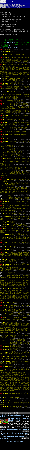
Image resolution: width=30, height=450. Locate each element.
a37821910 (5, 225)
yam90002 (5, 305)
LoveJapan (5, 356)
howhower (5, 198)
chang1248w (5, 91)
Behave (4, 309)
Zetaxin (4, 340)
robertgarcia (9, 4)
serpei (4, 195)
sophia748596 (6, 216)
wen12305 (5, 78)
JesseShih (5, 349)
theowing (5, 183)
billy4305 (5, 222)
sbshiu (4, 242)
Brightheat (5, 179)
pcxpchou (5, 393)
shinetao (5, 335)
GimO (3, 322)
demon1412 (5, 288)
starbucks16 (6, 51)
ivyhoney (5, 343)
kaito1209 (5, 302)
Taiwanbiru (5, 57)
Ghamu (4, 369)
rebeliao (5, 314)
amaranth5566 (6, 264)
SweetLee (5, 352)
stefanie (5, 83)
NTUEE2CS (5, 397)
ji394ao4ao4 (6, 361)
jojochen (5, 366)
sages (4, 317)
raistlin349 (6, 249)
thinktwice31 (6, 246)
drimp (4, 94)
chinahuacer (6, 234)
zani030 (4, 213)
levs (3, 64)
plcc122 (4, 400)
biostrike (5, 406)
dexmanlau (5, 346)
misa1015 (5, 259)
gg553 (4, 49)
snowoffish (5, 201)
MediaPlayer (6, 237)
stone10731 (5, 402)
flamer (4, 54)
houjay (4, 272)
